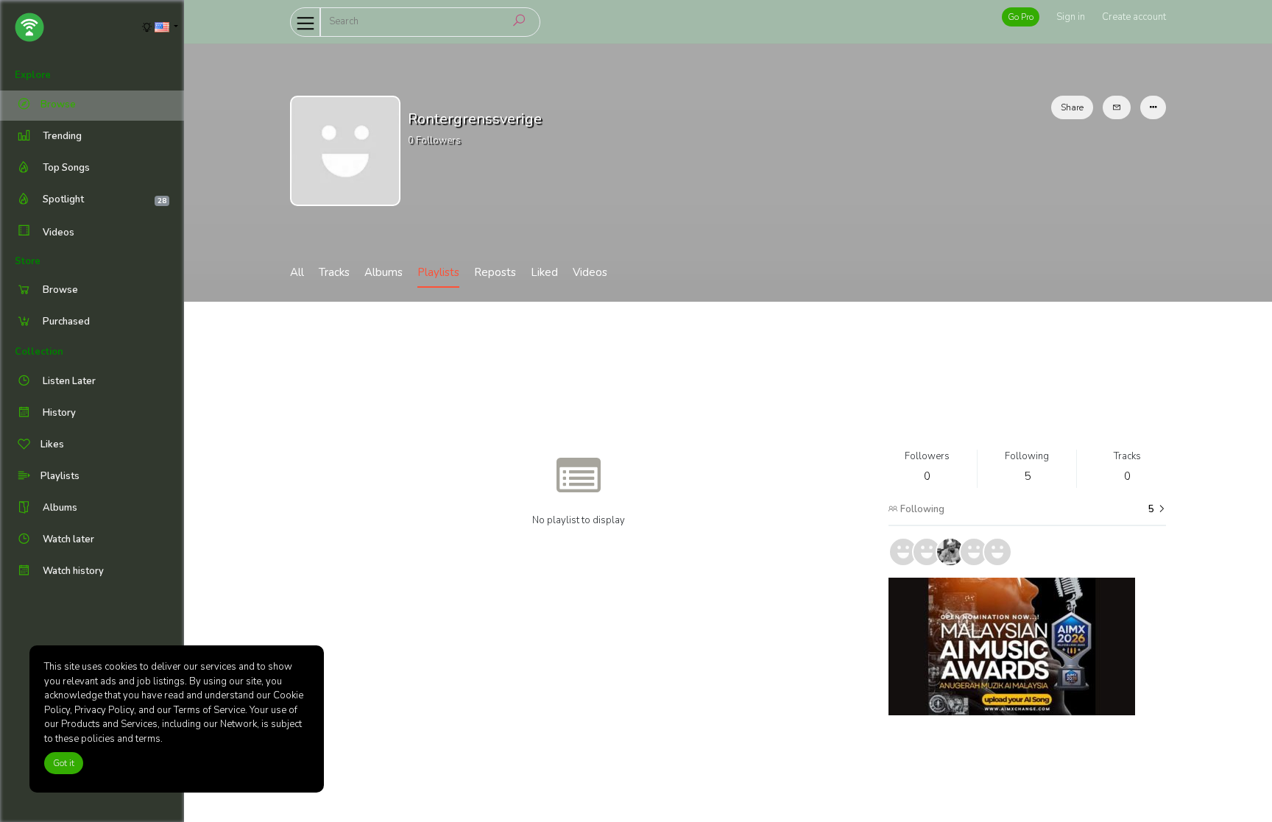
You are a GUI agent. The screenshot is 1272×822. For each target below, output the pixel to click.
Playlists (438, 272)
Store (27, 261)
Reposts (495, 272)
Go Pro (1021, 17)
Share (1072, 107)
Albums (383, 272)
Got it (63, 763)
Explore (33, 75)
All (297, 272)
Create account (1134, 17)
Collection (39, 351)
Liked (544, 272)
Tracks (334, 272)
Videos (57, 232)
